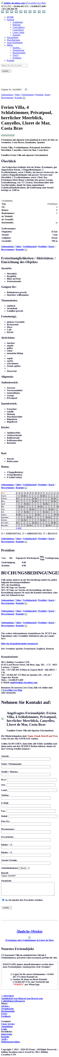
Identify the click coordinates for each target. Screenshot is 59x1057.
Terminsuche (7, 1008)
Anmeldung (7, 1026)
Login (4, 1029)
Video (17, 94)
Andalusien (6, 998)
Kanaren (20, 1001)
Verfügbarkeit (27, 94)
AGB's (4, 1039)
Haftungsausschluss (10, 1042)
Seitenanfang (7, 94)
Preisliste (39, 94)
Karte (47, 94)
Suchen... (5, 1006)
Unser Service (8, 1024)
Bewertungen (7, 97)
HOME (10, 17)
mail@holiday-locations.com (23, 682)
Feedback (6, 1016)
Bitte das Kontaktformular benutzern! (19, 643)
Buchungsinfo (8, 1011)
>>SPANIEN (7, 996)
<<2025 (18, 528)
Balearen (12, 1001)
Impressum (6, 1034)
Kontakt (10, 60)
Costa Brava (31, 998)
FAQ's (4, 1014)
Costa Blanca (18, 998)
